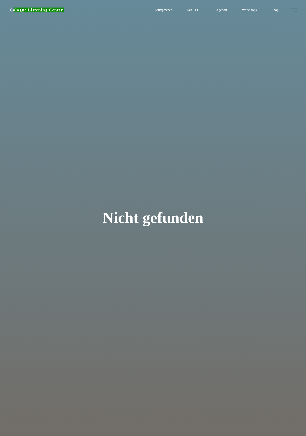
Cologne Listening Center (36, 9)
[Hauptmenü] (294, 10)
